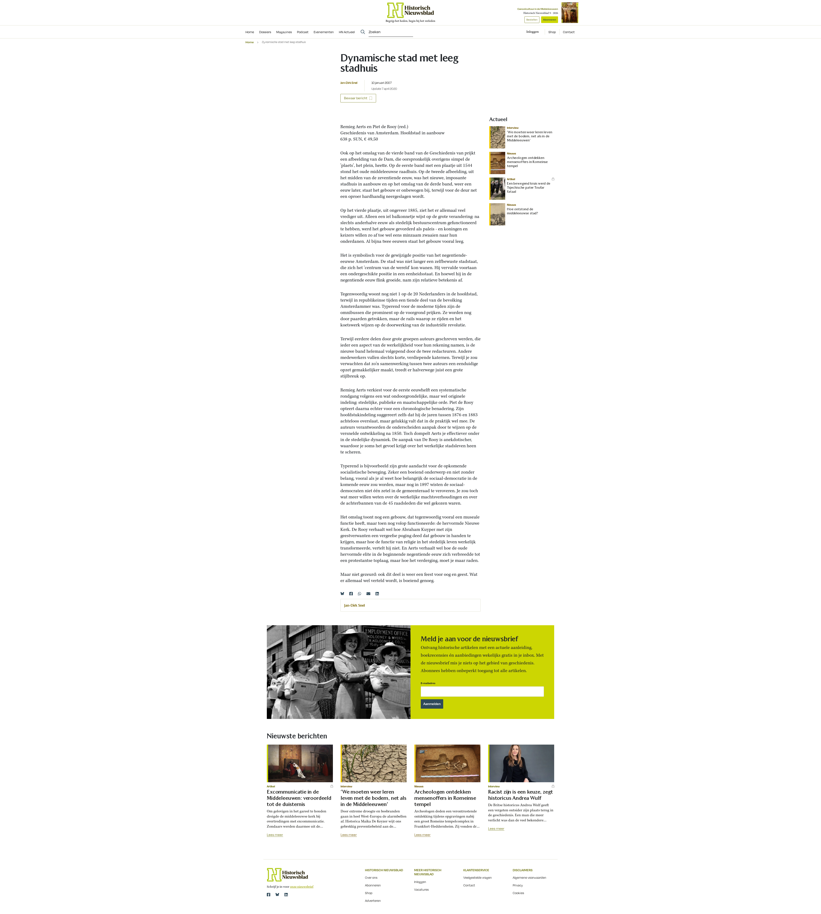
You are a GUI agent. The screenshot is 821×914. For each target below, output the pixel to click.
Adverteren (373, 900)
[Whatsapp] (359, 594)
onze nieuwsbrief (301, 886)
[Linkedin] (377, 594)
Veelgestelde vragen (477, 877)
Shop (552, 32)
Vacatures (421, 889)
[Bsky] (277, 894)
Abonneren (549, 19)
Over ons (371, 877)
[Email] (368, 594)
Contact (569, 32)
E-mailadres (428, 683)
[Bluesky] (342, 594)
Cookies (518, 893)
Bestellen (531, 19)
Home (249, 42)
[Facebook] (351, 594)
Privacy (518, 885)
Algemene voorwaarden (529, 877)
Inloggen (420, 882)
